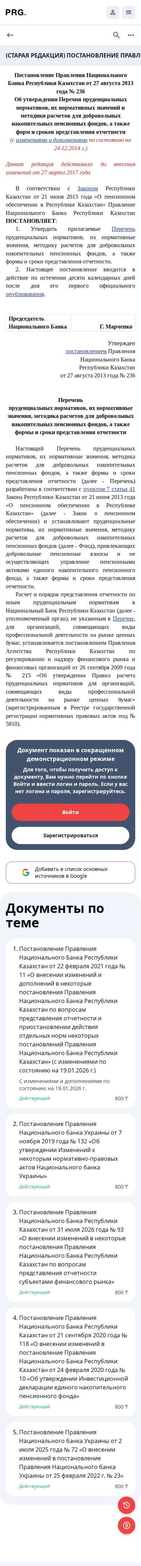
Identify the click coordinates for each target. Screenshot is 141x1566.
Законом (87, 188)
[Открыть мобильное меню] (128, 12)
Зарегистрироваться (70, 835)
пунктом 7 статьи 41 (109, 489)
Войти (70, 812)
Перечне (123, 618)
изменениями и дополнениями (51, 140)
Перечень (123, 229)
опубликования (25, 294)
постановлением (86, 351)
